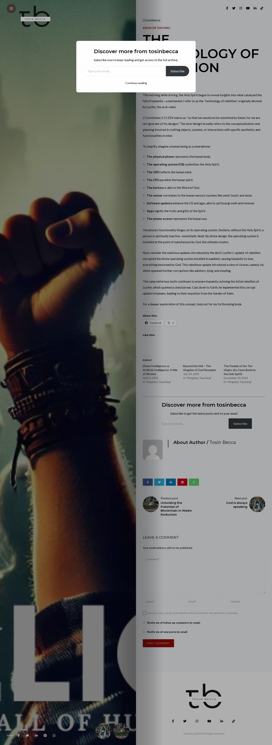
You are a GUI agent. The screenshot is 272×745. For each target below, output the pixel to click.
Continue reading (136, 83)
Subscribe (177, 71)
